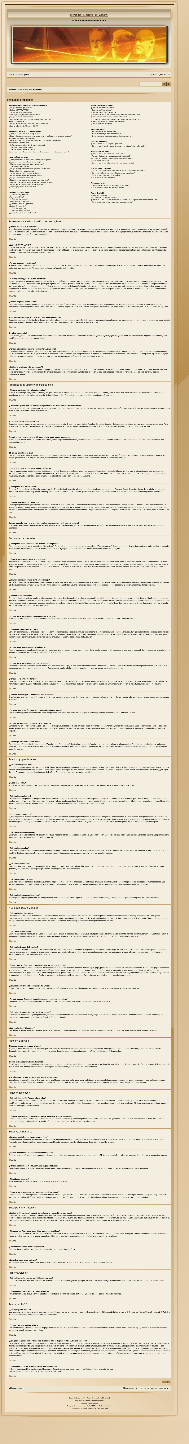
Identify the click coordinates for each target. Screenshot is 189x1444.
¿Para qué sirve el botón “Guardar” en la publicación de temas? (31, 182)
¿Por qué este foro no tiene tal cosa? (104, 197)
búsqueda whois (41, 1346)
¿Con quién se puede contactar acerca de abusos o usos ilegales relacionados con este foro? (124, 200)
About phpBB (36, 1314)
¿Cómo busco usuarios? (100, 160)
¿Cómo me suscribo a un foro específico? (106, 175)
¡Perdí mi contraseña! (16, 121)
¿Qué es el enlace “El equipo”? (102, 123)
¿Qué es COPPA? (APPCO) (19, 110)
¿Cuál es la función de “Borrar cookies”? (23, 126)
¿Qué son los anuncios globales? (21, 204)
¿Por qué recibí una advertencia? (21, 178)
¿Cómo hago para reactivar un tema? (22, 187)
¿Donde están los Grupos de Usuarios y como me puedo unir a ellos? (116, 114)
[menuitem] (27, 75)
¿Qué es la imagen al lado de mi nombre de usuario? (27, 145)
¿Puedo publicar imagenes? (19, 201)
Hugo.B (105, 1408)
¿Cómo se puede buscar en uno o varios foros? (108, 154)
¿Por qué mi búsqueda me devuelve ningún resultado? (110, 156)
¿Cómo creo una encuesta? (19, 166)
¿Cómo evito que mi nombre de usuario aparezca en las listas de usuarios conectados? (40, 136)
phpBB (121, 458)
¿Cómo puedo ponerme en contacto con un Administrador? (112, 202)
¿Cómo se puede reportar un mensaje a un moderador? (29, 180)
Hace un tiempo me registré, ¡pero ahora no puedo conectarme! (31, 119)
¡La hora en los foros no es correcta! (22, 138)
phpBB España (98, 1400)
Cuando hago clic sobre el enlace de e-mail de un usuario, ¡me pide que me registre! (39, 152)
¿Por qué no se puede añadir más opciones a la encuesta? (30, 169)
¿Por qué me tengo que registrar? (21, 108)
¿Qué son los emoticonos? (18, 199)
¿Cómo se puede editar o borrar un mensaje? (25, 162)
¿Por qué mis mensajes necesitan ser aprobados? (27, 184)
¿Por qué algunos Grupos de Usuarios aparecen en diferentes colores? (116, 119)
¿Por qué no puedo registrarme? (20, 112)
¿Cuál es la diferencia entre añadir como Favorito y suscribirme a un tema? (118, 170)
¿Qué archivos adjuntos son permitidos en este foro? (110, 185)
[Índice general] (89, 44)
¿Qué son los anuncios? (17, 206)
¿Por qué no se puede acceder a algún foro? (25, 173)
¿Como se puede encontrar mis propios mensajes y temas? (112, 163)
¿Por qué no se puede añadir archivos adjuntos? (26, 175)
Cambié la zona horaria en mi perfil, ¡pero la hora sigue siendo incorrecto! (35, 140)
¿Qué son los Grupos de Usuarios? (104, 112)
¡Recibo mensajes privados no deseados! (106, 134)
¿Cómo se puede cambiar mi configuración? (24, 134)
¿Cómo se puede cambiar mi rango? (22, 149)
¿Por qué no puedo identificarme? (21, 117)
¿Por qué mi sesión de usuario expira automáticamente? (29, 123)
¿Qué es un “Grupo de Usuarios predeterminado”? (109, 121)
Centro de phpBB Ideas (122, 1328)
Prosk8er (86, 1408)
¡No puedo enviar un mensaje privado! (104, 131)
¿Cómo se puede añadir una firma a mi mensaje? (26, 164)
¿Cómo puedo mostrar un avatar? (21, 147)
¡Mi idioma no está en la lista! (19, 143)
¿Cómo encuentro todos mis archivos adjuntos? (108, 187)
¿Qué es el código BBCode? (19, 194)
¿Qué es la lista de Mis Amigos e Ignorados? (107, 144)
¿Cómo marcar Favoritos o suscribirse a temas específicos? (113, 173)
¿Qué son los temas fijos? (18, 208)
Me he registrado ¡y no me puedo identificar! (24, 114)
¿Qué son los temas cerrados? (20, 210)
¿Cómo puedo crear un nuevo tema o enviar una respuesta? (30, 160)
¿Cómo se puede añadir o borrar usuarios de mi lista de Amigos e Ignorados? (118, 146)
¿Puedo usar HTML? (16, 197)
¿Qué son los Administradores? (102, 108)
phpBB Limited (104, 1312)
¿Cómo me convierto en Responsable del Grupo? (109, 117)
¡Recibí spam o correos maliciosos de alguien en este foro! (112, 136)
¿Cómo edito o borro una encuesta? (22, 171)
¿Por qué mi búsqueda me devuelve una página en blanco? (112, 158)
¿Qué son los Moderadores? (101, 110)
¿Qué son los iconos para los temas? (22, 213)
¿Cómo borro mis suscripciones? (103, 177)
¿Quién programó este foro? (101, 195)
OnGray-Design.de (105, 1406)
